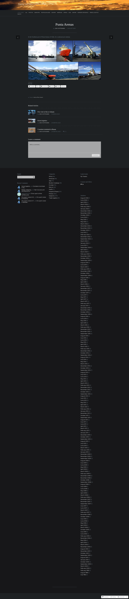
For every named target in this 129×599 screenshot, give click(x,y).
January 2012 (84, 411)
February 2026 (85, 206)
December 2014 (85, 351)
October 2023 (85, 230)
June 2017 (84, 295)
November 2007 (85, 501)
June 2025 (84, 217)
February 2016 (85, 327)
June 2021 (84, 245)
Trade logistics (94, 12)
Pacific (19, 14)
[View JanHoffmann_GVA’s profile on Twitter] (81, 184)
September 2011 (85, 417)
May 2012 (83, 402)
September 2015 (85, 333)
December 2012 (85, 387)
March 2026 (84, 204)
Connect (102, 3)
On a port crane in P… (28, 201)
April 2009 (84, 469)
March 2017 (84, 301)
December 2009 (85, 454)
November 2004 (85, 538)
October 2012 (85, 392)
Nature (74, 12)
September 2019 (85, 260)
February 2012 (85, 409)
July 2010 (83, 443)
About (95, 3)
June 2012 (84, 400)
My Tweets (84, 176)
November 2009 (85, 456)
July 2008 (84, 486)
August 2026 (84, 198)
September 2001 (86, 555)
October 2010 (85, 437)
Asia (70, 12)
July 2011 (83, 422)
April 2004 (84, 542)
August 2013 (84, 372)
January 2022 (85, 243)
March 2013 (84, 383)
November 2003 (85, 546)
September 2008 (86, 482)
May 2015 (83, 342)
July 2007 (84, 506)
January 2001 (85, 559)
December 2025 (85, 211)
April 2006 (84, 525)
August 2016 (84, 316)
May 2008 (84, 490)
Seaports (37, 12)
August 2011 (84, 419)
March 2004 (84, 544)
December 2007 (85, 499)
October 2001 (85, 553)
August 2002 (84, 549)
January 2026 (85, 208)
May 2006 (83, 523)
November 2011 (85, 413)
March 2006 (84, 527)
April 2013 (83, 381)
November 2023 (85, 228)
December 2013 (85, 366)
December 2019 (85, 256)
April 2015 (83, 344)
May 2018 (83, 280)
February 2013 (85, 385)
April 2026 (84, 202)
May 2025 (83, 219)
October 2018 (85, 273)
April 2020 (84, 249)
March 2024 (84, 224)
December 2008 (85, 475)
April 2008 (84, 493)
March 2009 (84, 471)
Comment (95, 155)
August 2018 (84, 277)
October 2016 (85, 312)
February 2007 (85, 512)
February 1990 (85, 570)
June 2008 (84, 488)
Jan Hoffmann (60, 28)
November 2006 (85, 514)
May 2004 (83, 540)
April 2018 (83, 282)
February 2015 (85, 348)
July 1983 (83, 574)
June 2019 (84, 264)
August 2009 (84, 460)
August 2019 (84, 262)
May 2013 (83, 379)
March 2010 (84, 447)
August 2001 (84, 557)
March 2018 (84, 284)
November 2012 (85, 389)
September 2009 (86, 458)
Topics (80, 3)
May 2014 (83, 361)
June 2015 (84, 340)
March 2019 (84, 267)
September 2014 (85, 355)
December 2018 (85, 271)
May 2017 (83, 297)
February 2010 (85, 450)
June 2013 (84, 376)
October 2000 (85, 562)
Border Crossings (83, 12)
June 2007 (84, 508)
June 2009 (84, 465)
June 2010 (84, 445)
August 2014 (84, 357)
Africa (65, 12)
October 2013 (85, 368)
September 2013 (85, 370)
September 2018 (86, 275)
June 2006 (84, 521)
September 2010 (86, 439)
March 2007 (84, 510)
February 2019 (85, 269)
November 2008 (85, 478)
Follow (109, 3)
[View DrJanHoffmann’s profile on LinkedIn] (83, 184)
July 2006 (83, 519)
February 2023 (85, 234)
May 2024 (83, 221)
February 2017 (85, 303)
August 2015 (84, 336)
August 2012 (84, 396)
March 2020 (84, 252)
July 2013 (83, 374)
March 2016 (84, 325)
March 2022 (84, 241)
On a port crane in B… (28, 197)
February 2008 (85, 497)
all (26, 12)
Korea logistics (42, 120)
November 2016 (85, 310)
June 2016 (84, 318)
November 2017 (85, 290)
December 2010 (85, 435)
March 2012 (84, 407)
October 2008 (85, 480)
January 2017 (84, 305)
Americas (59, 12)
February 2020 (85, 254)
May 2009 (83, 467)
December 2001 (85, 551)
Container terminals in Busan (47, 129)
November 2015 (85, 331)
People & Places (45, 12)
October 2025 (85, 215)
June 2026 (84, 200)
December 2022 (85, 236)
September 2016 (85, 314)
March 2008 (84, 495)
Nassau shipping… (27, 190)
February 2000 (85, 568)
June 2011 (83, 424)
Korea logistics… (26, 186)
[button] (42, 51)
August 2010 (84, 441)
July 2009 (84, 463)
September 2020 (86, 247)
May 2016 (83, 320)
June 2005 (84, 534)
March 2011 (84, 428)
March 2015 (84, 346)
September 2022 (86, 239)
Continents (87, 3)
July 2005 (83, 531)
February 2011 (85, 430)
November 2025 (85, 213)
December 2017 (85, 288)
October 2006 (85, 516)
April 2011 (83, 426)
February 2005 (85, 536)
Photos (31, 12)
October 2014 (85, 353)
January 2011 (84, 432)
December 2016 (85, 308)
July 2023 (83, 232)
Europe (54, 12)
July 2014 (83, 359)
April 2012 (83, 404)
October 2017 (85, 292)
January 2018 (85, 286)
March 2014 (84, 363)
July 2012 (83, 398)
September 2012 (85, 394)
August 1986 (84, 572)
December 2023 (85, 226)
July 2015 (83, 338)
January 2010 (85, 452)
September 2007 (86, 503)
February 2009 (85, 473)
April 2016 (83, 323)
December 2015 (85, 329)
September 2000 (86, 564)
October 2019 (85, 258)
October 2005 (85, 529)
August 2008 (85, 484)
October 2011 (84, 415)
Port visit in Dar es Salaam (46, 112)
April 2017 (83, 299)
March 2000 (84, 566)
